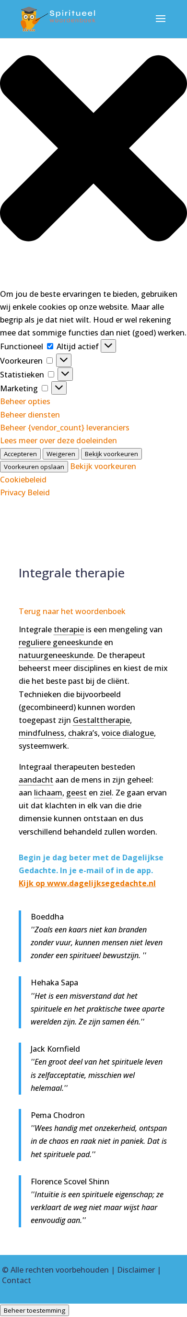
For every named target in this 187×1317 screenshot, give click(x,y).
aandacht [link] (36, 779)
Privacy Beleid (25, 492)
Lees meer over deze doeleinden (58, 440)
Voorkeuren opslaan (34, 466)
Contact (16, 1280)
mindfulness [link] (41, 733)
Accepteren (20, 453)
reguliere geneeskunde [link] (60, 642)
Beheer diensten (30, 414)
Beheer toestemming (34, 1310)
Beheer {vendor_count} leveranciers (64, 427)
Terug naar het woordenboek (72, 611)
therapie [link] (69, 629)
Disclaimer (136, 1270)
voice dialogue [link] (128, 733)
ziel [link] (106, 792)
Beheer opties (25, 401)
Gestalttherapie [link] (101, 720)
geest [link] (76, 792)
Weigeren (61, 453)
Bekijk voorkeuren (111, 453)
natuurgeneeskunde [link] (56, 655)
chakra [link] (80, 733)
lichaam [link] (48, 792)
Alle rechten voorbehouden (60, 1270)
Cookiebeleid (23, 479)
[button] (93, 150)
